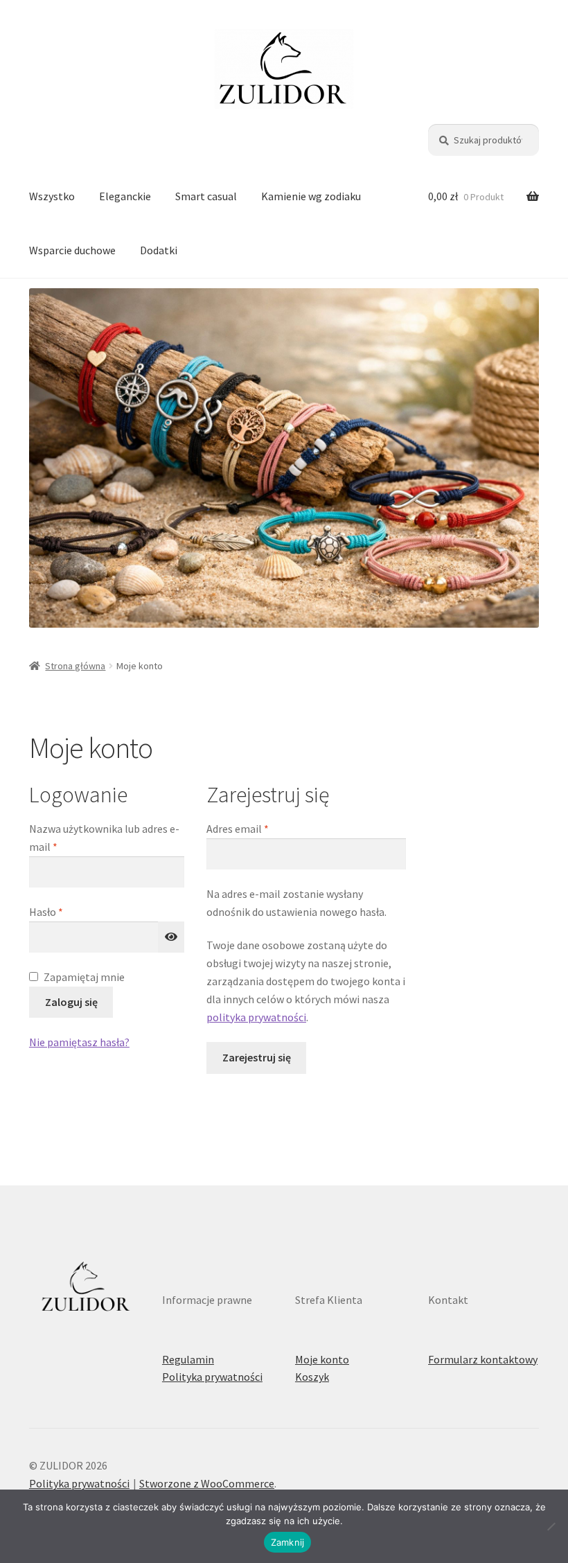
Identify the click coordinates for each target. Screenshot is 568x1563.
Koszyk (312, 1377)
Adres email (263, 828)
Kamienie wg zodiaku (311, 196)
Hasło (72, 911)
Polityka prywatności (212, 1377)
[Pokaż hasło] (171, 937)
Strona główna (75, 666)
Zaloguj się (71, 1002)
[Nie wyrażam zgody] (551, 1526)
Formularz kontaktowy (483, 1359)
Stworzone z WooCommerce (206, 1483)
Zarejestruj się (256, 1057)
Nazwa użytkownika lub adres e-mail (104, 838)
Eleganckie (125, 196)
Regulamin (188, 1359)
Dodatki (158, 250)
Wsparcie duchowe (72, 250)
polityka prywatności (256, 1017)
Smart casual (206, 196)
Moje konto (322, 1359)
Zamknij (288, 1542)
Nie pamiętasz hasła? (79, 1042)
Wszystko (52, 196)
